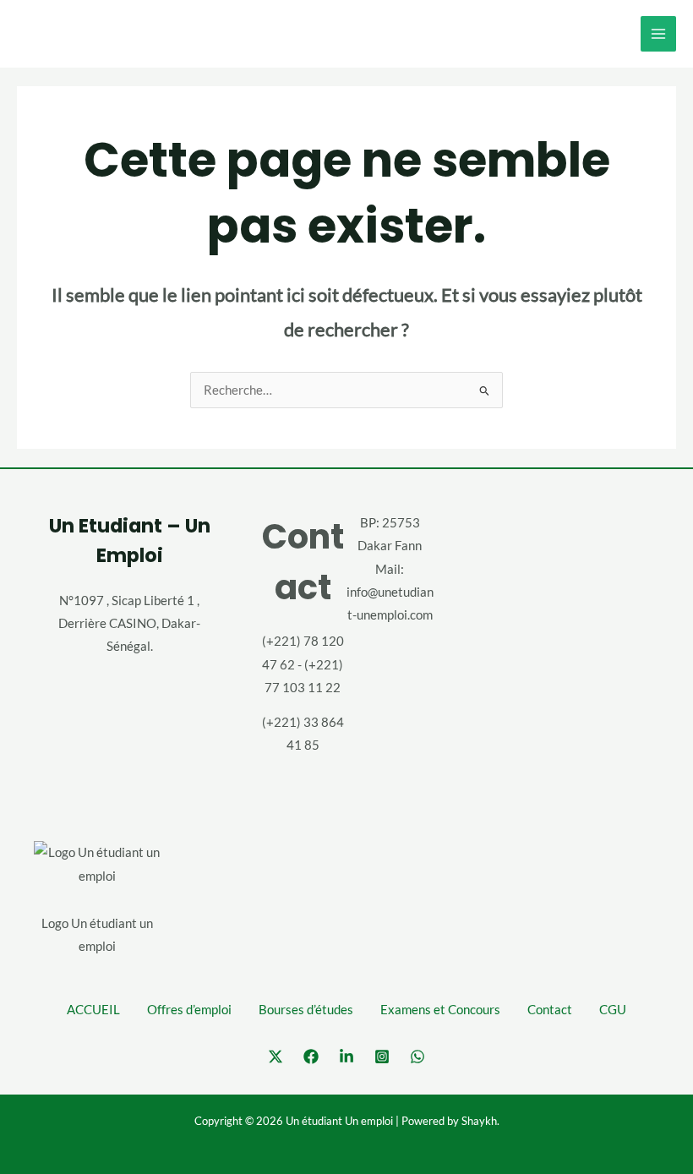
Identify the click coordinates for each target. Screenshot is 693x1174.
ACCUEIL (93, 1009)
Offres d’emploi (189, 1009)
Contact (549, 1009)
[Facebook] (311, 1056)
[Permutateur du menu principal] (658, 34)
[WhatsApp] (417, 1056)
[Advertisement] (563, 642)
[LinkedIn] (346, 1056)
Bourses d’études (306, 1009)
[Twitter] (275, 1056)
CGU (612, 1009)
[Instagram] (382, 1056)
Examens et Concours (440, 1009)
